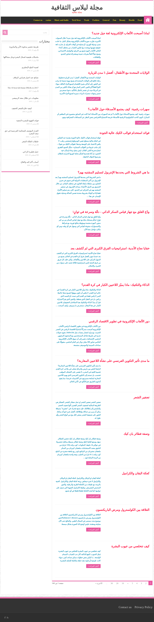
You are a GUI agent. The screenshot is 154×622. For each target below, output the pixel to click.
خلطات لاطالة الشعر (30, 141)
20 (117, 583)
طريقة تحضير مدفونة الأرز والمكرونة (23, 47)
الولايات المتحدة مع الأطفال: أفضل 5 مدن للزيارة (118, 72)
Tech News (76, 20)
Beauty (122, 20)
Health (131, 20)
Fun (114, 20)
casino (48, 20)
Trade (86, 20)
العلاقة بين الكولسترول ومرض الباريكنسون (122, 509)
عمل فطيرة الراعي (30, 152)
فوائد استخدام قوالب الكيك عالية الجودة (124, 132)
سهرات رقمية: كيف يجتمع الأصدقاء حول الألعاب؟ (118, 109)
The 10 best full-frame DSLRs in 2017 (23, 88)
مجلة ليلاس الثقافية (77, 7)
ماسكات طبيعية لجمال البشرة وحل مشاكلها (20, 57)
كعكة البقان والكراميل (135, 473)
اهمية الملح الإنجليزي (30, 67)
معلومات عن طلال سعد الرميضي (25, 98)
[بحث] (5, 32)
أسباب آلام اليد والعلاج (29, 162)
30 (112, 583)
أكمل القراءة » (93, 63)
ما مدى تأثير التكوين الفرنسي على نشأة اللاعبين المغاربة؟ (113, 360)
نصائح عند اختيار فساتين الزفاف (25, 77)
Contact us (38, 20)
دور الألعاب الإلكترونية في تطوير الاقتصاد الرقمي (119, 321)
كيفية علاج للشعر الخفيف (22, 108)
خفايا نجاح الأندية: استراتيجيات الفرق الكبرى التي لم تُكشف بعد (110, 248)
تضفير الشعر (141, 397)
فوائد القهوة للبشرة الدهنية (27, 120)
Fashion (95, 20)
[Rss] (7, 617)
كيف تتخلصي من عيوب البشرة (130, 546)
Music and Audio (61, 20)
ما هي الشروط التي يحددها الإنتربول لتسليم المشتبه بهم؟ (113, 172)
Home (148, 20)
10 (123, 583)
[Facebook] (5, 617)
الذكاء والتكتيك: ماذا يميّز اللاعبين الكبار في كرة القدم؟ (115, 284)
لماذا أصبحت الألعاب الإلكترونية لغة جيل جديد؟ (120, 33)
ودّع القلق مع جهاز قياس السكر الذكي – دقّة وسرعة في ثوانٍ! (111, 211)
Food (140, 20)
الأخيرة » (98, 583)
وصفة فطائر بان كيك (136, 433)
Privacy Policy (143, 607)
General (106, 20)
